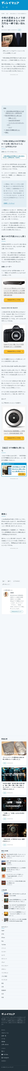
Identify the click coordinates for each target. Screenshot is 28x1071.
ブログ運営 (4, 976)
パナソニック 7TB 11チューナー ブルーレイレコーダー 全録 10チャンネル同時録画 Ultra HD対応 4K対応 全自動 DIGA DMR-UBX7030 (14, 292)
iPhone (3, 937)
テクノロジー (4, 965)
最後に (7, 132)
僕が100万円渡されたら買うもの (13, 115)
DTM (2, 934)
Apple (2, 930)
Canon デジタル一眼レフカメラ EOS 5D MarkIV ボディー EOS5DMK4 (14, 345)
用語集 (3, 1041)
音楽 (2, 997)
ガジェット (4, 958)
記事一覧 (3, 1035)
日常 (2, 986)
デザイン (3, 969)
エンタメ (3, 951)
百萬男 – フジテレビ (9, 203)
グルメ (3, 962)
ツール (3, 1038)
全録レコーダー (12, 118)
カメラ (3, 955)
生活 (7, 13)
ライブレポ (4, 979)
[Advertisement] (14, 89)
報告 (2, 983)
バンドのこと (4, 972)
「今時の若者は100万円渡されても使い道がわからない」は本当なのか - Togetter (13, 156)
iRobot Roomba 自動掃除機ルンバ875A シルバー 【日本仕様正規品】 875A (14, 432)
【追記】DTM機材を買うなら (12, 130)
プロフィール (5, 1033)
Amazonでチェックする (14, 299)
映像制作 (3, 990)
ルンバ (10, 127)
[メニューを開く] (6, 7)
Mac (2, 941)
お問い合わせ (5, 1044)
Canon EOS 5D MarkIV (14, 120)
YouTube (3, 944)
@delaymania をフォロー (16, 611)
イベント (3, 948)
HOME (2, 13)
